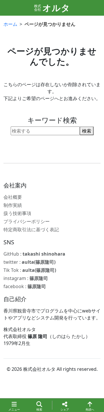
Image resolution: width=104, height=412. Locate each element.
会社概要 (12, 197)
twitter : (29, 262)
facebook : (24, 286)
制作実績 (12, 205)
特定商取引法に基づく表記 (31, 229)
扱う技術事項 (17, 213)
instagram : (25, 278)
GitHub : (34, 254)
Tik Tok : (29, 270)
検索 (86, 131)
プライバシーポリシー (26, 221)
